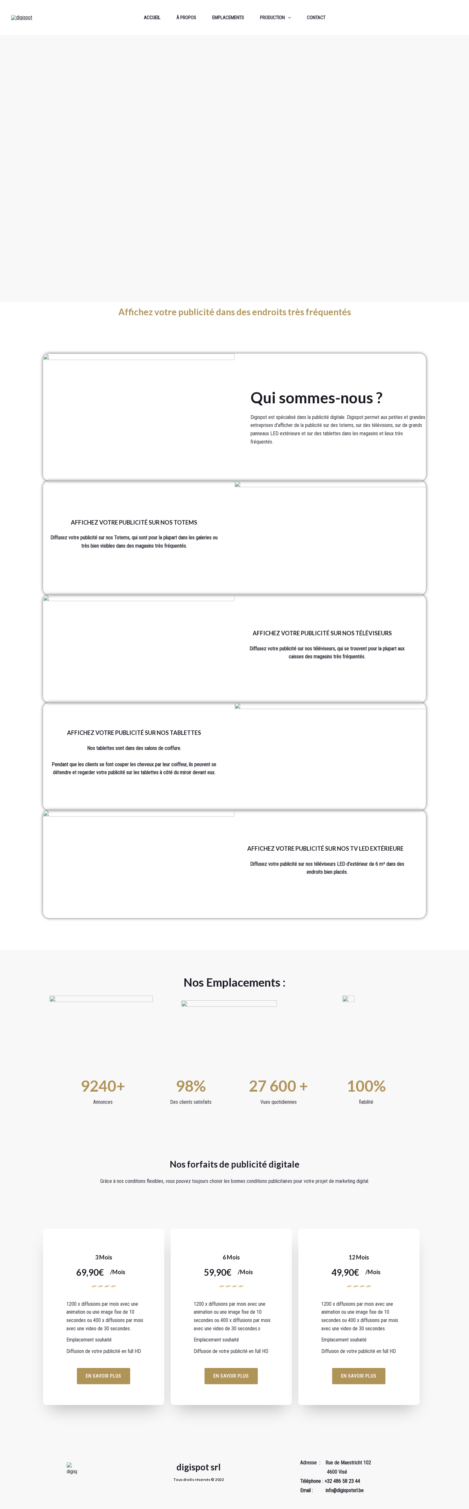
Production (272, 17)
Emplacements (228, 17)
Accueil (152, 17)
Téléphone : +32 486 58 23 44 (330, 1481)
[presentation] (288, 17)
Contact (316, 17)
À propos (186, 17)
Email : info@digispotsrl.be (332, 1490)
